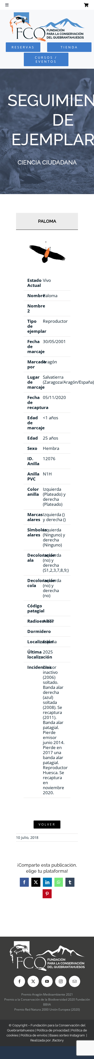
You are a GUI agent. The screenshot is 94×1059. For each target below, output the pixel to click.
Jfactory (58, 1040)
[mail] (74, 981)
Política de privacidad (53, 1030)
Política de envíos (34, 1035)
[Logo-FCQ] (47, 14)
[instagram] (60, 981)
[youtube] (47, 981)
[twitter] (33, 981)
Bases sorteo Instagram (67, 1035)
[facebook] (19, 981)
